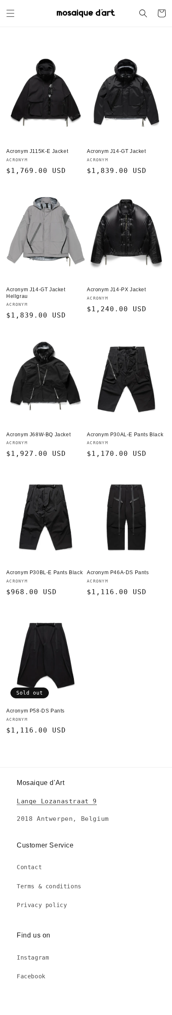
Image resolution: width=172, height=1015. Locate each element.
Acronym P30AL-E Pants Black (125, 435)
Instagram (33, 957)
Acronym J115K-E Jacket (37, 151)
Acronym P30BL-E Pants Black (44, 572)
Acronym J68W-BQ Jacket (38, 435)
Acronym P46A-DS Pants (118, 572)
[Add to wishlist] (79, 51)
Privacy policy (42, 905)
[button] (10, 13)
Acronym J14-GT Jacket (116, 151)
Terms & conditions (49, 886)
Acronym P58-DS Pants (35, 711)
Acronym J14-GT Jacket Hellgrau (36, 293)
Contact (29, 867)
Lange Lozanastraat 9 (57, 801)
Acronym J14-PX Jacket (116, 289)
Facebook (31, 976)
